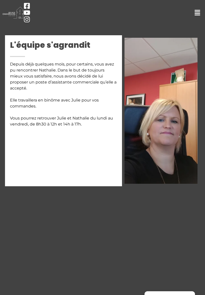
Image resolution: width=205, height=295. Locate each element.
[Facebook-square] (27, 5)
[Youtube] (27, 12)
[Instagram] (27, 19)
